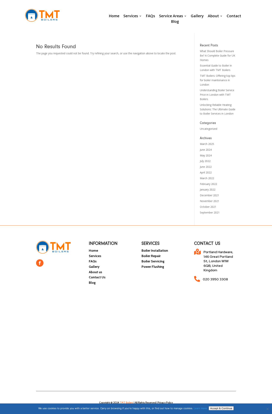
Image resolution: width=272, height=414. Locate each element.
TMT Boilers (126, 402)
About (213, 16)
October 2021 (208, 206)
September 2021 (210, 212)
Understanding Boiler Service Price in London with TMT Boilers (217, 94)
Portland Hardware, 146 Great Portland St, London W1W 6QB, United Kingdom (218, 261)
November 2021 (209, 201)
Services (130, 16)
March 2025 (207, 144)
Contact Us (97, 277)
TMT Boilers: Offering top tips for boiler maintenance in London (217, 80)
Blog (175, 22)
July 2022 (205, 161)
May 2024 (206, 155)
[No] (267, 409)
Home (114, 16)
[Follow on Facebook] (39, 263)
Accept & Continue (221, 408)
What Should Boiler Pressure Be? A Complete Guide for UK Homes (217, 55)
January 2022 (207, 189)
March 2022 (207, 178)
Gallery (197, 16)
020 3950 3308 (215, 279)
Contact (234, 16)
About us (95, 272)
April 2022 (206, 172)
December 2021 (209, 195)
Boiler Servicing (153, 261)
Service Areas (171, 16)
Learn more (200, 408)
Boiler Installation (155, 251)
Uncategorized (208, 128)
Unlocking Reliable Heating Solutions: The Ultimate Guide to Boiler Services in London (217, 109)
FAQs (150, 16)
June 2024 (206, 149)
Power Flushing (153, 267)
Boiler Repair (151, 256)
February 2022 (208, 184)
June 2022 (206, 166)
